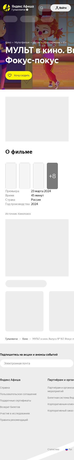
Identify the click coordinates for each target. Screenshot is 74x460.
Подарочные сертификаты (15, 400)
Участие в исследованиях (15, 413)
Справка (5, 387)
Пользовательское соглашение (18, 394)
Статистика (53, 449)
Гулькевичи (11, 339)
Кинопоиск (24, 213)
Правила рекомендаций (14, 419)
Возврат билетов (10, 407)
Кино (25, 339)
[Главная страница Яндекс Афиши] (6, 7)
